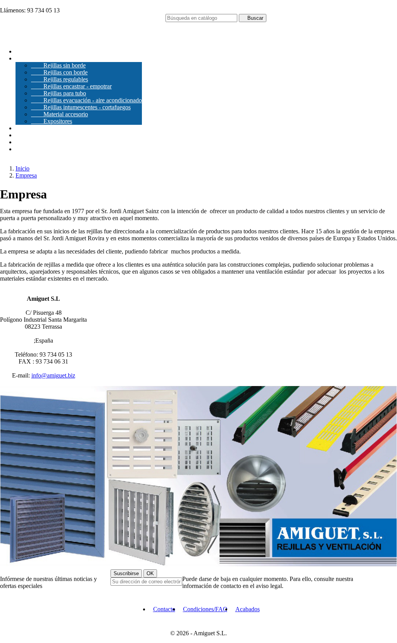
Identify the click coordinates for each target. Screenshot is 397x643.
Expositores (51, 121)
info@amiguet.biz (53, 375)
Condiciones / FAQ (39, 142)
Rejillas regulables (59, 79)
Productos (34, 58)
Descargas (28, 128)
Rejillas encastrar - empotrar (71, 86)
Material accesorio (59, 114)
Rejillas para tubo (58, 93)
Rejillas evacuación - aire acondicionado (86, 100)
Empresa (26, 51)
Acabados (28, 135)
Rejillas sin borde (58, 65)
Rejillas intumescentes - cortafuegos (81, 107)
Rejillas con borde (59, 72)
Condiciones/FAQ (205, 609)
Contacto (27, 149)
